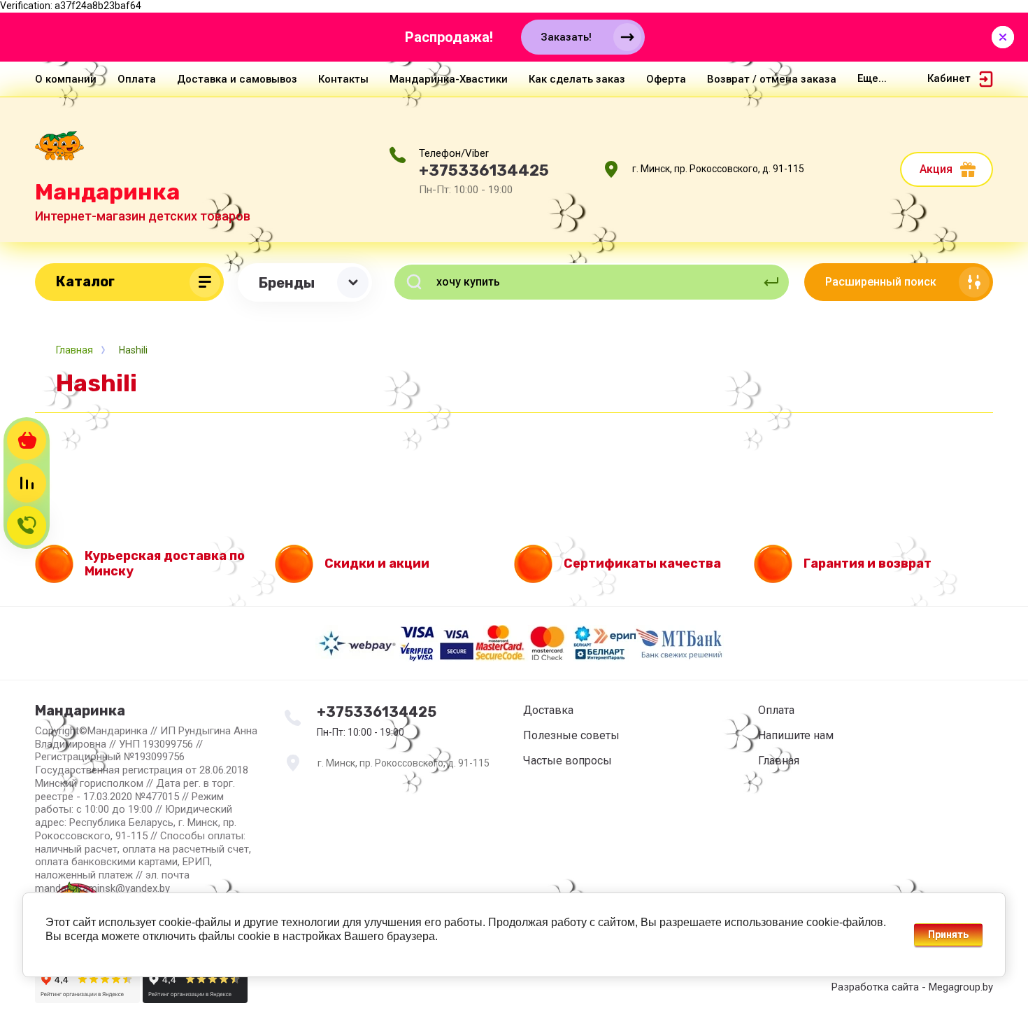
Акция (936, 169)
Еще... (872, 78)
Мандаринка (107, 191)
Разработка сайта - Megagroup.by (912, 987)
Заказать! (566, 37)
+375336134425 (484, 170)
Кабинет (949, 78)
